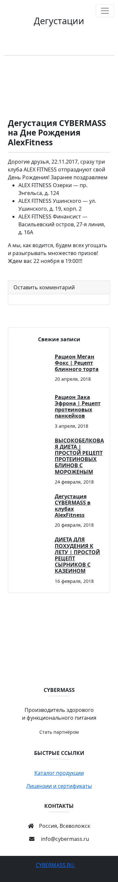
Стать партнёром (59, 732)
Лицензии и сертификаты (59, 786)
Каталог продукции (59, 773)
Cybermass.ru (55, 865)
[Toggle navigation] (105, 10)
